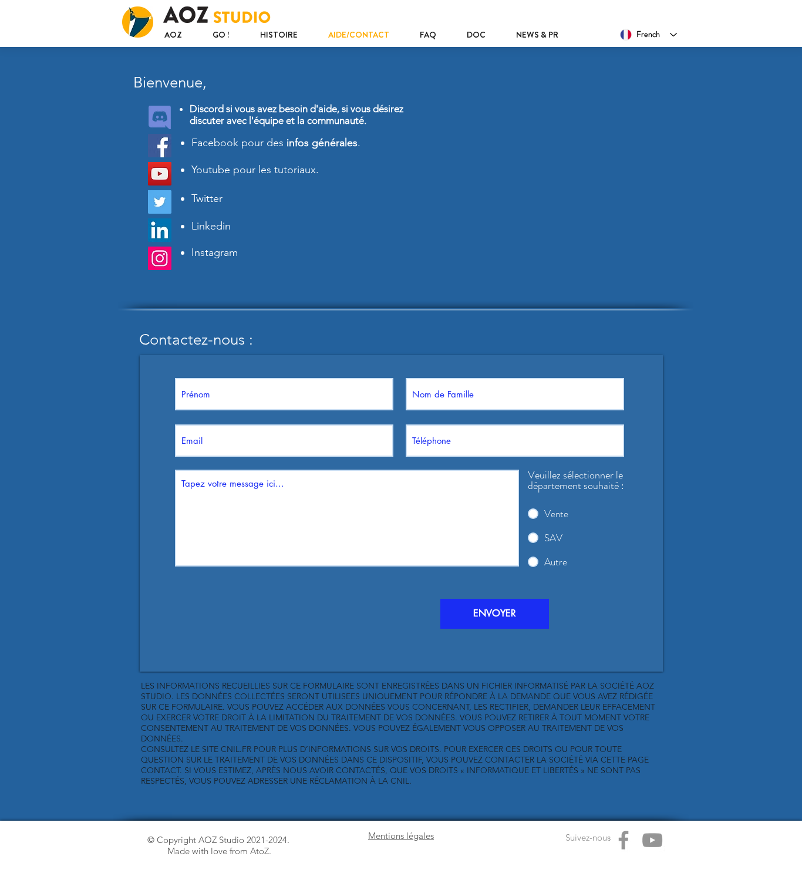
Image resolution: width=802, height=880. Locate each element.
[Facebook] (159, 145)
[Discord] (159, 117)
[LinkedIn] (159, 230)
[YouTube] (159, 174)
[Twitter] (159, 202)
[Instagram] (159, 258)
